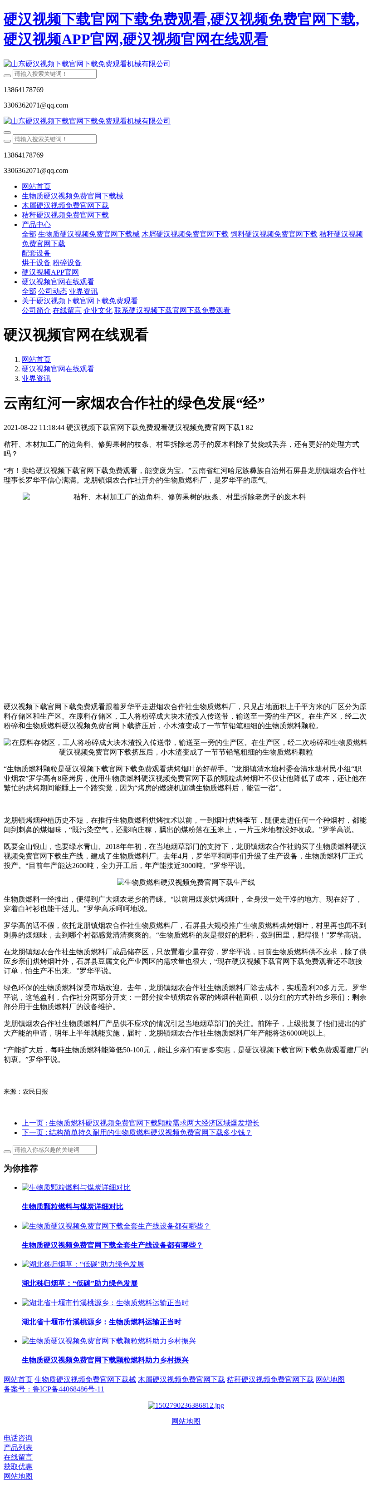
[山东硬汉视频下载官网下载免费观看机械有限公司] (186, 64)
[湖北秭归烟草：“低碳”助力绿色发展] (83, 1264)
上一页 (140, 1123)
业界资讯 (36, 378)
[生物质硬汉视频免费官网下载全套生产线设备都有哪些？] (116, 1226)
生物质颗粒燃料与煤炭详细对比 (72, 1206)
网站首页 (36, 186)
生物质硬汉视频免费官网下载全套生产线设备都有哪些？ (112, 1245)
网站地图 (186, 1421)
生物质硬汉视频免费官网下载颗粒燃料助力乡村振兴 (105, 1360)
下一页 (137, 1132)
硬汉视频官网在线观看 (58, 369)
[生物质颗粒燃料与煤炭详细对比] (76, 1187)
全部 (29, 234)
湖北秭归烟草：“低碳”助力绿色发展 (80, 1283)
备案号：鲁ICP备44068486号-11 (54, 1389)
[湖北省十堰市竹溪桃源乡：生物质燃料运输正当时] (105, 1303)
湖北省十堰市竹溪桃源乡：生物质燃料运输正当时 (101, 1322)
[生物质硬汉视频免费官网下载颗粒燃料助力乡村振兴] (109, 1341)
